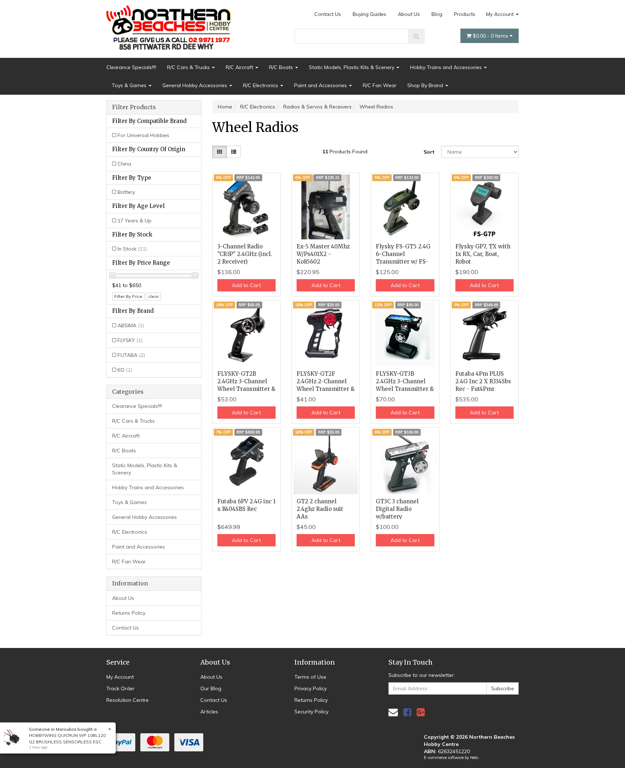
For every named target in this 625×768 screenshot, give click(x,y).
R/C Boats (281, 67)
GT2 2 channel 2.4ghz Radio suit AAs (320, 509)
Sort (429, 152)
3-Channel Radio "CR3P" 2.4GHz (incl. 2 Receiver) (244, 254)
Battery (126, 192)
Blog (436, 14)
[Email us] (393, 712)
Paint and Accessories (321, 85)
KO (125, 370)
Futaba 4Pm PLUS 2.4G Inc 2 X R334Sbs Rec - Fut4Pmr (483, 381)
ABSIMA (131, 325)
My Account (500, 14)
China (124, 164)
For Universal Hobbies (143, 135)
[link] (407, 712)
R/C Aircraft (240, 67)
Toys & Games (130, 85)
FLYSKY (130, 340)
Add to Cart (246, 285)
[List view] (233, 152)
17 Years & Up (135, 220)
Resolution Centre (127, 700)
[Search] (416, 36)
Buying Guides (369, 14)
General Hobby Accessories (195, 85)
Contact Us (327, 14)
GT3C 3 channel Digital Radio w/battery (397, 509)
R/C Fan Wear (379, 85)
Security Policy (311, 711)
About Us (409, 14)
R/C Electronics (261, 85)
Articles (209, 711)
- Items (491, 36)
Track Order (120, 688)
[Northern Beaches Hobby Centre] (170, 25)
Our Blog (210, 688)
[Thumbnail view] (219, 152)
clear (153, 296)
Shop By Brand (426, 85)
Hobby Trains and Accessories (446, 67)
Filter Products (134, 107)
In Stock (132, 249)
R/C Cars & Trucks (189, 67)
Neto (474, 757)
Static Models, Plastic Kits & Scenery (352, 67)
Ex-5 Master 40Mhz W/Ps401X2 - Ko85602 (323, 254)
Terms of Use (310, 677)
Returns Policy (128, 613)
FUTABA (131, 355)
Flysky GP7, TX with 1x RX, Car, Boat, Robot (482, 254)
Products (464, 14)
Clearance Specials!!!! (131, 67)
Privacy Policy (310, 688)
